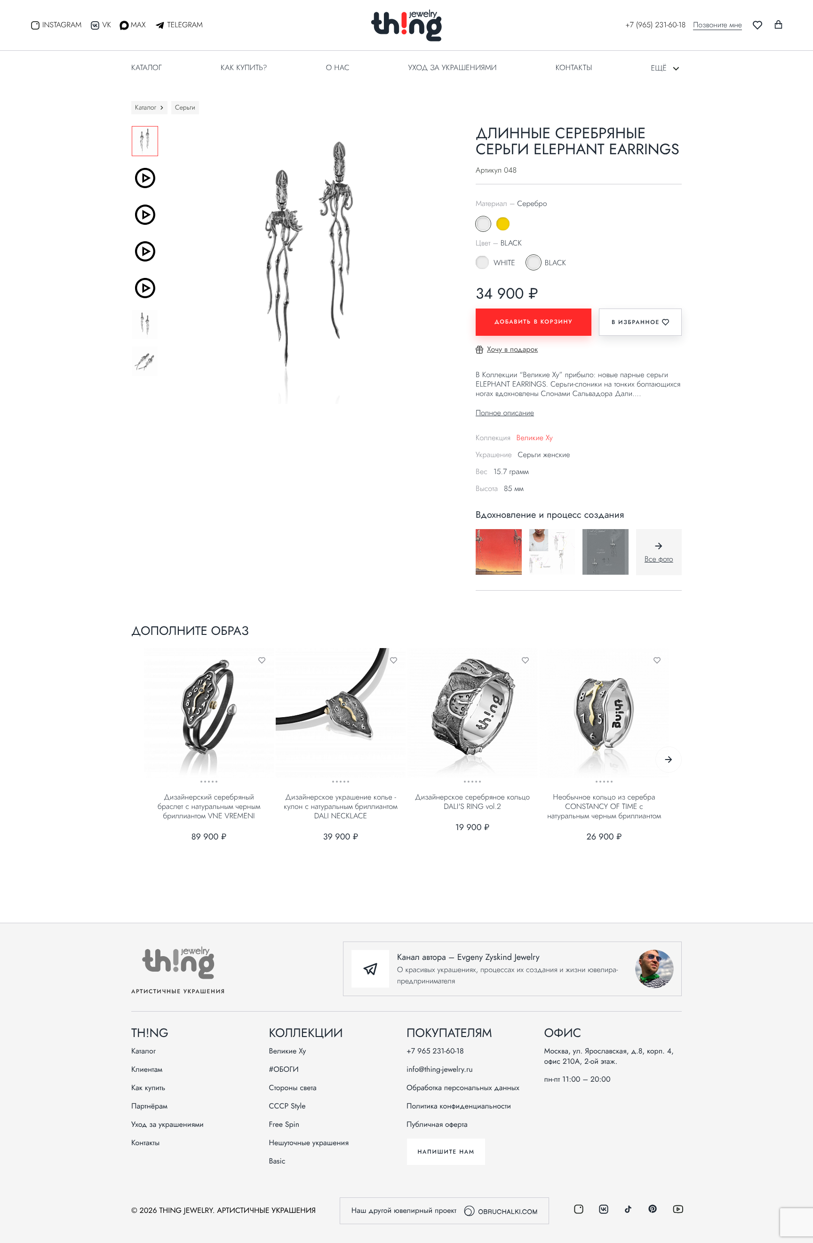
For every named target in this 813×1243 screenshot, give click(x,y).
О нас (338, 68)
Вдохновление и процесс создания (550, 515)
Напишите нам (445, 1152)
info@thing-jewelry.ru (439, 1070)
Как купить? (244, 68)
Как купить (148, 1088)
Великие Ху (534, 438)
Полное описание (505, 413)
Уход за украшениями (452, 68)
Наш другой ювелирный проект (403, 1210)
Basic (277, 1161)
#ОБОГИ (284, 1070)
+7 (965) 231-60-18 (655, 25)
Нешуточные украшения (309, 1143)
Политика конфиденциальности (458, 1106)
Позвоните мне (717, 25)
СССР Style (287, 1106)
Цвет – (499, 243)
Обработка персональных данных (462, 1088)
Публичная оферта (437, 1125)
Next (668, 759)
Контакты (574, 68)
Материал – (511, 204)
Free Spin (284, 1125)
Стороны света (293, 1088)
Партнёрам (149, 1106)
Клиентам (146, 1070)
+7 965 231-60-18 (435, 1051)
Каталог (146, 68)
